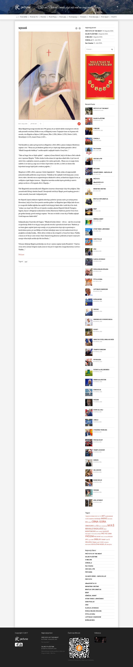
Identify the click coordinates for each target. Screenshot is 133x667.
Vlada (94, 542)
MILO (105, 529)
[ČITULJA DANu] (88, 282)
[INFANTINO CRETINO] (88, 191)
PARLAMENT (88, 533)
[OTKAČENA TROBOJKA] (88, 432)
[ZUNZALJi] (88, 141)
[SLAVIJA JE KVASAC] (88, 262)
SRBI (92, 539)
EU (97, 526)
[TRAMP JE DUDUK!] (88, 453)
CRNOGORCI (89, 526)
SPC (86, 539)
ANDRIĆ (104, 519)
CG (86, 522)
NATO (97, 531)
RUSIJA (110, 536)
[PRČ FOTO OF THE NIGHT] (88, 111)
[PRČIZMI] (88, 402)
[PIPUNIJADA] (88, 362)
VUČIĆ (102, 542)
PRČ (102, 534)
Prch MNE (23, 17)
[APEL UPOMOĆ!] (88, 503)
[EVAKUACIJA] (88, 392)
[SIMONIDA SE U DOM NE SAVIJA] (88, 322)
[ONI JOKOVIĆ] (88, 473)
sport (90, 539)
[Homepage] (24, 7)
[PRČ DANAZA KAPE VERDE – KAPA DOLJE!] (88, 171)
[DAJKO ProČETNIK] (88, 121)
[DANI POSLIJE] (88, 242)
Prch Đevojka (93, 17)
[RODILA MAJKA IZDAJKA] (88, 272)
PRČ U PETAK (104, 536)
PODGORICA (94, 533)
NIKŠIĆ (100, 531)
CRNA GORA (99, 521)
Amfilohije (97, 519)
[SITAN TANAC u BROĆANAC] (88, 231)
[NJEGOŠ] (50, 76)
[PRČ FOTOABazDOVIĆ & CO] (88, 181)
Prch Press (53, 17)
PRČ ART (34, 124)
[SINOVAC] (88, 312)
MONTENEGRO (90, 531)
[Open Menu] (117, 6)
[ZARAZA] (88, 463)
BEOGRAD (110, 518)
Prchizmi (83, 17)
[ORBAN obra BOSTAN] (88, 382)
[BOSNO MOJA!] (88, 483)
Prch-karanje (73, 17)
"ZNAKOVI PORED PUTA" (91, 516)
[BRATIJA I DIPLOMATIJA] (88, 201)
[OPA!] (88, 252)
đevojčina (109, 544)
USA (107, 539)
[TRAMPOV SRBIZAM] (88, 352)
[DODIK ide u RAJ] (88, 412)
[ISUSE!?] (88, 332)
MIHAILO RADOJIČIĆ (94, 529)
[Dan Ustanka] (88, 151)
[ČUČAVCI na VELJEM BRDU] (88, 372)
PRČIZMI (89, 536)
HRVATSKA (104, 526)
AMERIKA (91, 518)
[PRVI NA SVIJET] (88, 442)
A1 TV (99, 516)
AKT (103, 516)
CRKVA (89, 522)
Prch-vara (62, 17)
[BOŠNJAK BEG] (88, 302)
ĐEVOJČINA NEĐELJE (98, 544)
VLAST (98, 542)
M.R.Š (111, 525)
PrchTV (114, 17)
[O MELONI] (88, 131)
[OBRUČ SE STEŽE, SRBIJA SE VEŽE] (88, 342)
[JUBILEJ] (88, 422)
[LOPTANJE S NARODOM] (88, 292)
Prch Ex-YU (34, 17)
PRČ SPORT (97, 536)
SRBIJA (97, 539)
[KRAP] (88, 211)
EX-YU (100, 526)
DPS (95, 526)
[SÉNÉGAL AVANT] (88, 221)
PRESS (99, 533)
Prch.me (21, 255)
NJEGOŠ (26, 261)
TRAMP (103, 539)
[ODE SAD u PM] (88, 161)
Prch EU (43, 17)
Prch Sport (105, 17)
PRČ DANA (108, 534)
